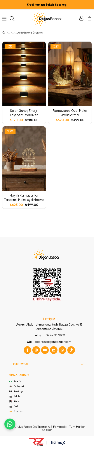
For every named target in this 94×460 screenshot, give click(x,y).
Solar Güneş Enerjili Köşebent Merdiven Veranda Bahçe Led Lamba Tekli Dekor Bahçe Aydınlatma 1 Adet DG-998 (24, 113)
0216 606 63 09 (49, 335)
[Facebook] (27, 350)
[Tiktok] (71, 350)
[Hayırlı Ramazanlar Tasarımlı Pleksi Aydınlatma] (24, 158)
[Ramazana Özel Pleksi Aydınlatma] (70, 74)
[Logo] (47, 19)
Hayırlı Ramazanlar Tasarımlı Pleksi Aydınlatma (24, 198)
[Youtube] (45, 350)
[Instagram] (36, 350)
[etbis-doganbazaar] (47, 284)
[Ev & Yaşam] (11, 32)
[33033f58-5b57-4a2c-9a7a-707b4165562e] (47, 255)
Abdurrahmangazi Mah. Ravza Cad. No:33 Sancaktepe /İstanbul (49, 327)
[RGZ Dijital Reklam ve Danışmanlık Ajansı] (36, 442)
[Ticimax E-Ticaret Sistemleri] (57, 443)
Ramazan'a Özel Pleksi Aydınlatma (70, 113)
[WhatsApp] (62, 350)
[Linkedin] (53, 350)
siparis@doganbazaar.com (49, 342)
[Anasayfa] (7, 32)
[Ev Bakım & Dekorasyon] (14, 32)
